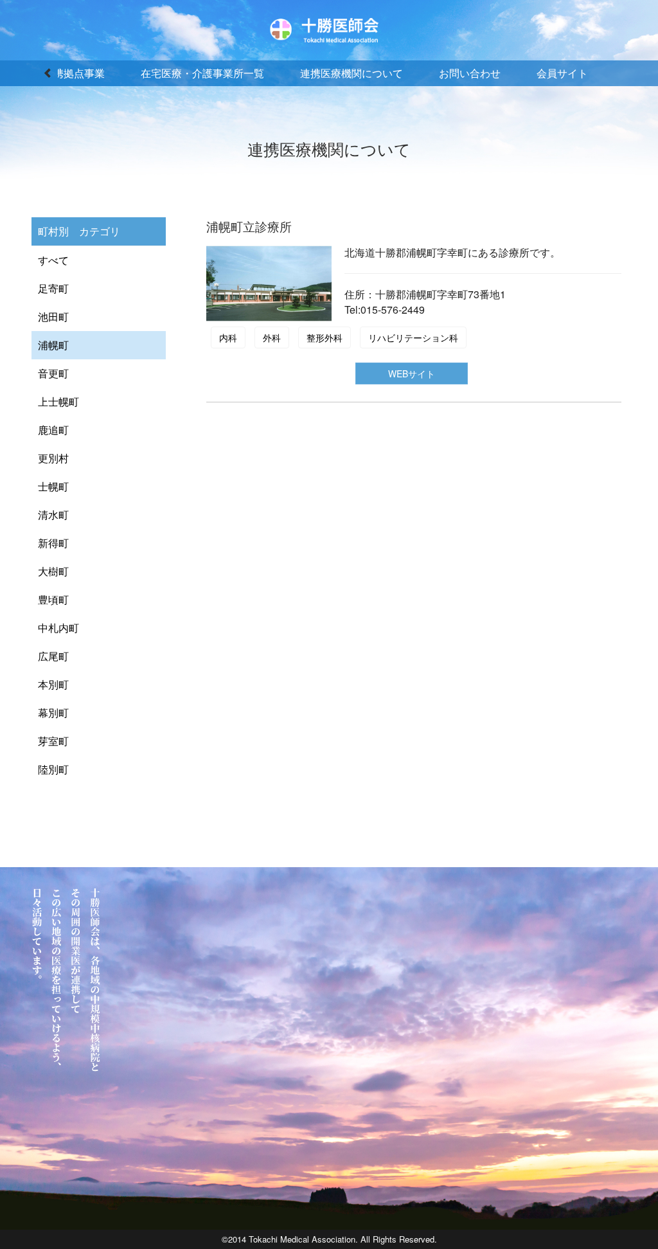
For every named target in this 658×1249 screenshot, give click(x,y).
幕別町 (53, 712)
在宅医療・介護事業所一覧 (202, 73)
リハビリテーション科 (413, 337)
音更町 (53, 373)
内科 (228, 337)
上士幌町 (58, 401)
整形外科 (324, 337)
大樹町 (53, 571)
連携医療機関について (351, 73)
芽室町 (53, 740)
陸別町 (53, 769)
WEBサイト (411, 373)
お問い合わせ (470, 73)
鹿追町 (53, 429)
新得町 (53, 542)
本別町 (53, 684)
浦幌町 (53, 344)
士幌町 (53, 486)
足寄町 (53, 288)
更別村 (53, 458)
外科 (272, 337)
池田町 (53, 316)
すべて (53, 260)
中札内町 (58, 627)
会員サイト (562, 73)
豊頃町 (53, 599)
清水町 (53, 514)
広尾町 (53, 656)
